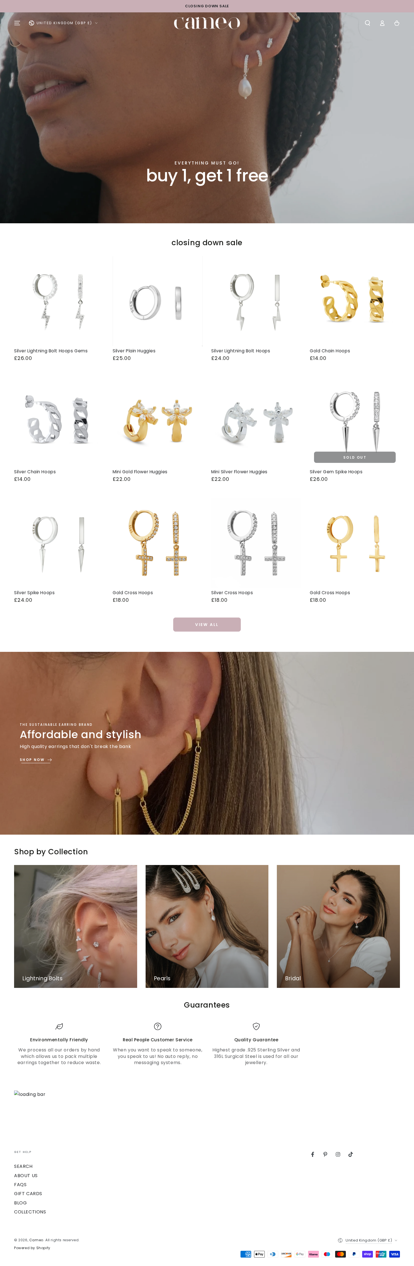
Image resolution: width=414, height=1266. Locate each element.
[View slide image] (207, 117)
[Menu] (17, 23)
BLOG (20, 1203)
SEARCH (23, 1166)
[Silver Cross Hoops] (256, 543)
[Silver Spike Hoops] (59, 543)
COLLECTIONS (30, 1212)
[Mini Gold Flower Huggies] (158, 422)
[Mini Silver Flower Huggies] (256, 422)
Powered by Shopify (32, 1248)
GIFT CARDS (28, 1193)
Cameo (36, 1240)
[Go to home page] (207, 23)
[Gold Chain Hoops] (355, 301)
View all (207, 624)
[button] (367, 23)
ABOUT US (26, 1175)
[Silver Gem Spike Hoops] (355, 422)
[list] (207, 1044)
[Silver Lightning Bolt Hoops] (256, 301)
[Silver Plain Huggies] (158, 301)
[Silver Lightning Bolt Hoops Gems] (59, 301)
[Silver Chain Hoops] (59, 422)
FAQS (20, 1184)
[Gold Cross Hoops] (158, 543)
